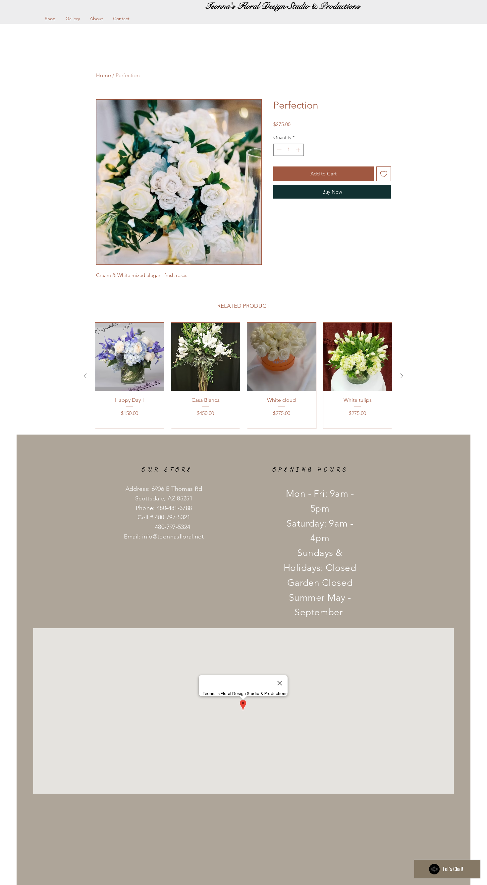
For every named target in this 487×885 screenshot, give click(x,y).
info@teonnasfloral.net (173, 536)
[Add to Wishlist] (383, 173)
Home (103, 75)
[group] (243, 375)
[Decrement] (278, 150)
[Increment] (299, 150)
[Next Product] (402, 376)
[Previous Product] (85, 376)
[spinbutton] (289, 150)
